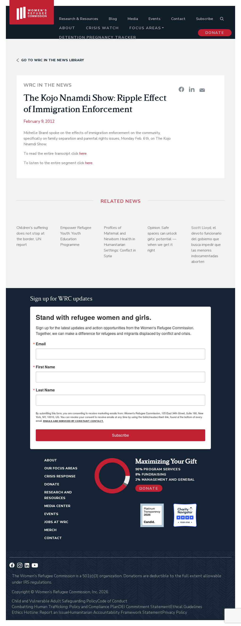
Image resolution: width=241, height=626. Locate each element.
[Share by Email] (202, 90)
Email (41, 344)
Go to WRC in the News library (52, 60)
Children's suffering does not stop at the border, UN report (32, 236)
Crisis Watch (102, 28)
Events (155, 18)
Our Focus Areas (60, 468)
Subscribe (204, 18)
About (67, 28)
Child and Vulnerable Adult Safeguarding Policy (54, 601)
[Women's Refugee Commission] (31, 24)
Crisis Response (60, 476)
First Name (45, 367)
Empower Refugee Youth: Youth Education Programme (75, 236)
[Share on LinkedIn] (192, 89)
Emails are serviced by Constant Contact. (73, 421)
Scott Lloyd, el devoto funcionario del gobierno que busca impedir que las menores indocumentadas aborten (206, 244)
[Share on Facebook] (181, 89)
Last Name (45, 390)
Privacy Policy (174, 612)
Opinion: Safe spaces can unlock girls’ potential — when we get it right (162, 239)
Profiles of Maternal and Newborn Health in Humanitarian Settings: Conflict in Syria (120, 242)
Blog (113, 18)
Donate (214, 32)
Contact (178, 18)
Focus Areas (145, 28)
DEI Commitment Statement (144, 606)
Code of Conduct (112, 601)
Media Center (57, 506)
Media (133, 18)
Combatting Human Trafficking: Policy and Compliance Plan (65, 606)
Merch (50, 530)
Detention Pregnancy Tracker (97, 37)
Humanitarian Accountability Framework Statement (115, 612)
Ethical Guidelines (186, 606)
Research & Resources (78, 18)
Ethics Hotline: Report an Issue (40, 612)
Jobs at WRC (56, 522)
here (83, 153)
